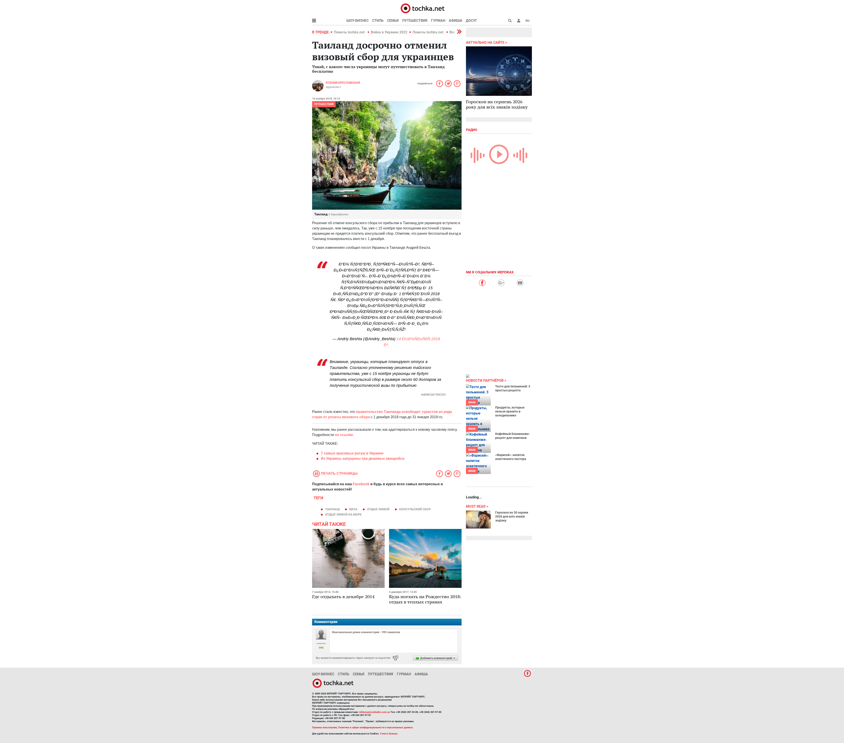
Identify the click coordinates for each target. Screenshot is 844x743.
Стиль (378, 20)
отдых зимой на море (343, 514)
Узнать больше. (389, 733)
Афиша (455, 20)
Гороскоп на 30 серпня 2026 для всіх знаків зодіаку (511, 516)
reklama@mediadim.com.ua (374, 712)
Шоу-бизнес (357, 20)
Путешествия (414, 20)
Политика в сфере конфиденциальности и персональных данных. (375, 727)
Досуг (471, 20)
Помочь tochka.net (350, 32)
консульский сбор (415, 509)
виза (353, 509)
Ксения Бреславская (343, 82)
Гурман (438, 20)
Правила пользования (324, 727)
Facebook (361, 484)
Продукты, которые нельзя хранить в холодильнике (510, 411)
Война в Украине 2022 (389, 32)
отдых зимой (378, 509)
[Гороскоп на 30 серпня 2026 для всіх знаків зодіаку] (478, 519)
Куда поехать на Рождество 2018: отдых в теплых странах (425, 599)
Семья (393, 20)
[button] (518, 20)
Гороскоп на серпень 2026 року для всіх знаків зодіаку (497, 104)
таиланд (332, 509)
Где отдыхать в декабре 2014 (343, 596)
